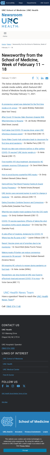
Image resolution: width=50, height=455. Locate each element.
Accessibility (10, 3)
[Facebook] (2, 386)
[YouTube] (18, 386)
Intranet (18, 432)
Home (4, 44)
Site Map (4, 402)
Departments (31, 3)
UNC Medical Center (11, 369)
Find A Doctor (8, 375)
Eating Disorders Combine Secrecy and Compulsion (23, 202)
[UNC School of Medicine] (25, 421)
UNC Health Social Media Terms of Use (14, 393)
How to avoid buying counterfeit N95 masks (19, 175)
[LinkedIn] (7, 386)
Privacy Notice (25, 446)
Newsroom (12, 15)
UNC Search (44, 3)
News (9, 44)
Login (45, 432)
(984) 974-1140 (13, 306)
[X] (24, 386)
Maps (21, 3)
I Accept (25, 450)
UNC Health (32, 10)
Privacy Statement (33, 432)
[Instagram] (13, 386)
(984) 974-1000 (8, 348)
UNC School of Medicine (14, 10)
